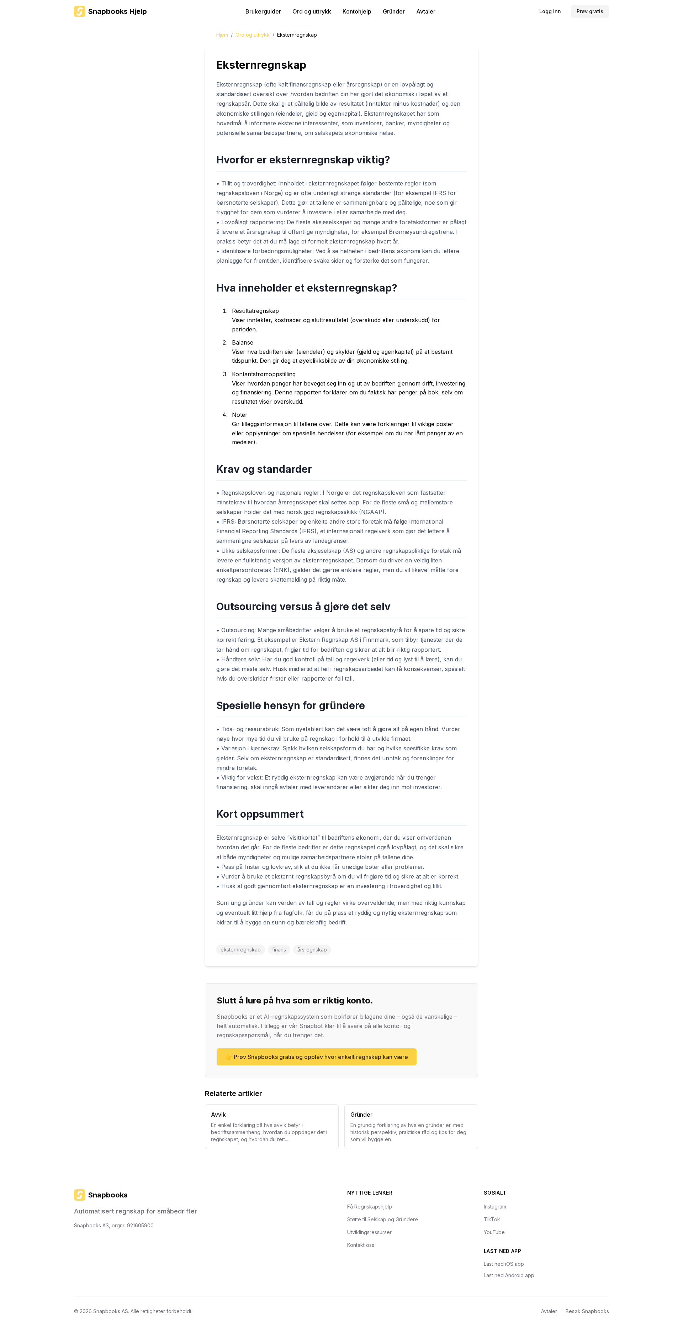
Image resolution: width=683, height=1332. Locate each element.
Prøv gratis (590, 11)
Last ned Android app (509, 1275)
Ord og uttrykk (311, 11)
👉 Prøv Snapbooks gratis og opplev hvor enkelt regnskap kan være (316, 1056)
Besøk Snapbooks (587, 1311)
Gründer (394, 11)
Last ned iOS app (504, 1264)
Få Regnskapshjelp (369, 1206)
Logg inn (550, 11)
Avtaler (425, 11)
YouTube (494, 1232)
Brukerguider (263, 11)
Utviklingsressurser (369, 1232)
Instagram (495, 1206)
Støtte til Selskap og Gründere (382, 1219)
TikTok (492, 1219)
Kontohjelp (357, 11)
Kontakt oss (360, 1245)
